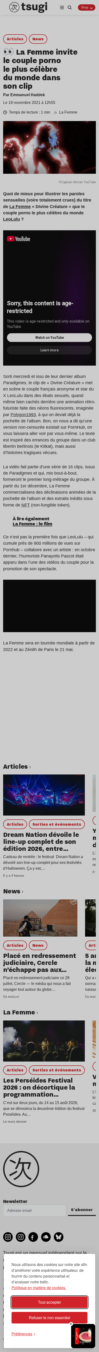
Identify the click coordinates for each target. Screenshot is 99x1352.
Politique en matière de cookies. (39, 1287)
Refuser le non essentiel (49, 1317)
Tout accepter (49, 1302)
